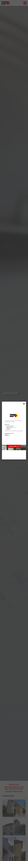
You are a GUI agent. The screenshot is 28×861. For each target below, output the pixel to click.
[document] (14, 430)
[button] (2, 858)
